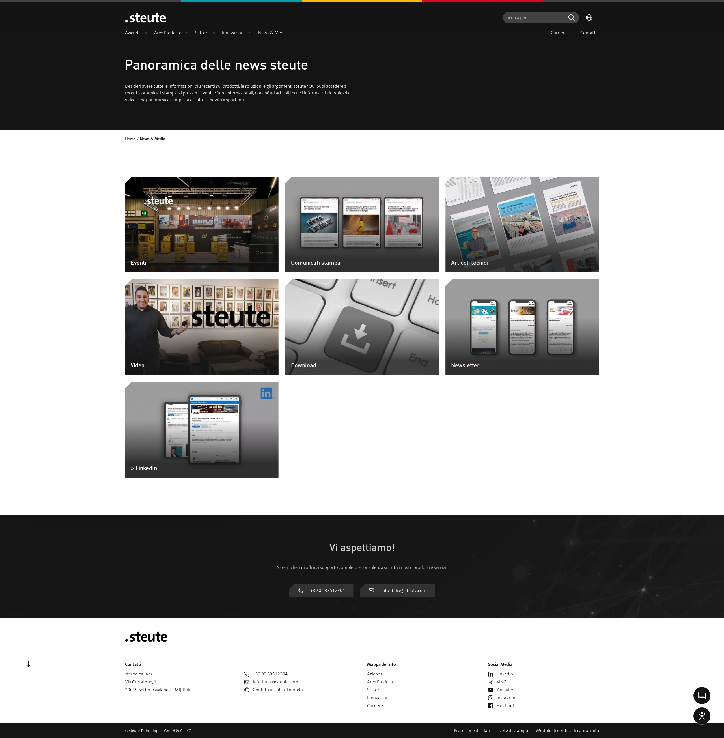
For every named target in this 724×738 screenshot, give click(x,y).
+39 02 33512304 (327, 590)
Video (138, 365)
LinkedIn (505, 674)
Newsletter (465, 365)
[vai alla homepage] (145, 17)
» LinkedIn (144, 468)
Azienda (375, 674)
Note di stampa (513, 730)
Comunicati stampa (316, 262)
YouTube (505, 690)
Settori (373, 690)
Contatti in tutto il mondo (278, 690)
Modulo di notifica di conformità (567, 730)
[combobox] (533, 17)
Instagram (507, 698)
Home (130, 138)
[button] (147, 33)
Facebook (506, 706)
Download (303, 365)
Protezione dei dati (472, 730)
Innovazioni (378, 698)
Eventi (138, 262)
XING (502, 682)
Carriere (375, 706)
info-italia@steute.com (403, 590)
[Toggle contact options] (701, 695)
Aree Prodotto (381, 682)
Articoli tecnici (469, 262)
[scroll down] (28, 664)
